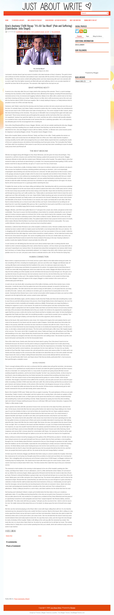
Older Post (70, 535)
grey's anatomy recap (37, 32)
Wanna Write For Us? (90, 20)
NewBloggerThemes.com (77, 612)
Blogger (95, 73)
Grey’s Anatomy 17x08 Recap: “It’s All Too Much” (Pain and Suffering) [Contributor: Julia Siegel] (38, 27)
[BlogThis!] (8, 531)
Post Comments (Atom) (22, 599)
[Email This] (6, 531)
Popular (79, 36)
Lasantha (54, 612)
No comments (56, 32)
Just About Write (55, 608)
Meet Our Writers (75, 20)
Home (6, 20)
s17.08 (47, 32)
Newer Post (9, 535)
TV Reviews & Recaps (18, 20)
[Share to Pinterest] (15, 531)
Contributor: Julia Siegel (23, 32)
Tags (87, 36)
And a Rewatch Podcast (35, 20)
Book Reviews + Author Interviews (56, 20)
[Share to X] (10, 531)
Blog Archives (97, 36)
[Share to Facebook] (12, 531)
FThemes (38, 612)
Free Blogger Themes (64, 612)
